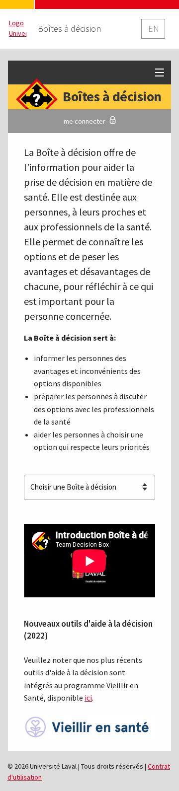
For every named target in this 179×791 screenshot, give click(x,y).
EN (153, 28)
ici (88, 698)
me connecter (84, 121)
